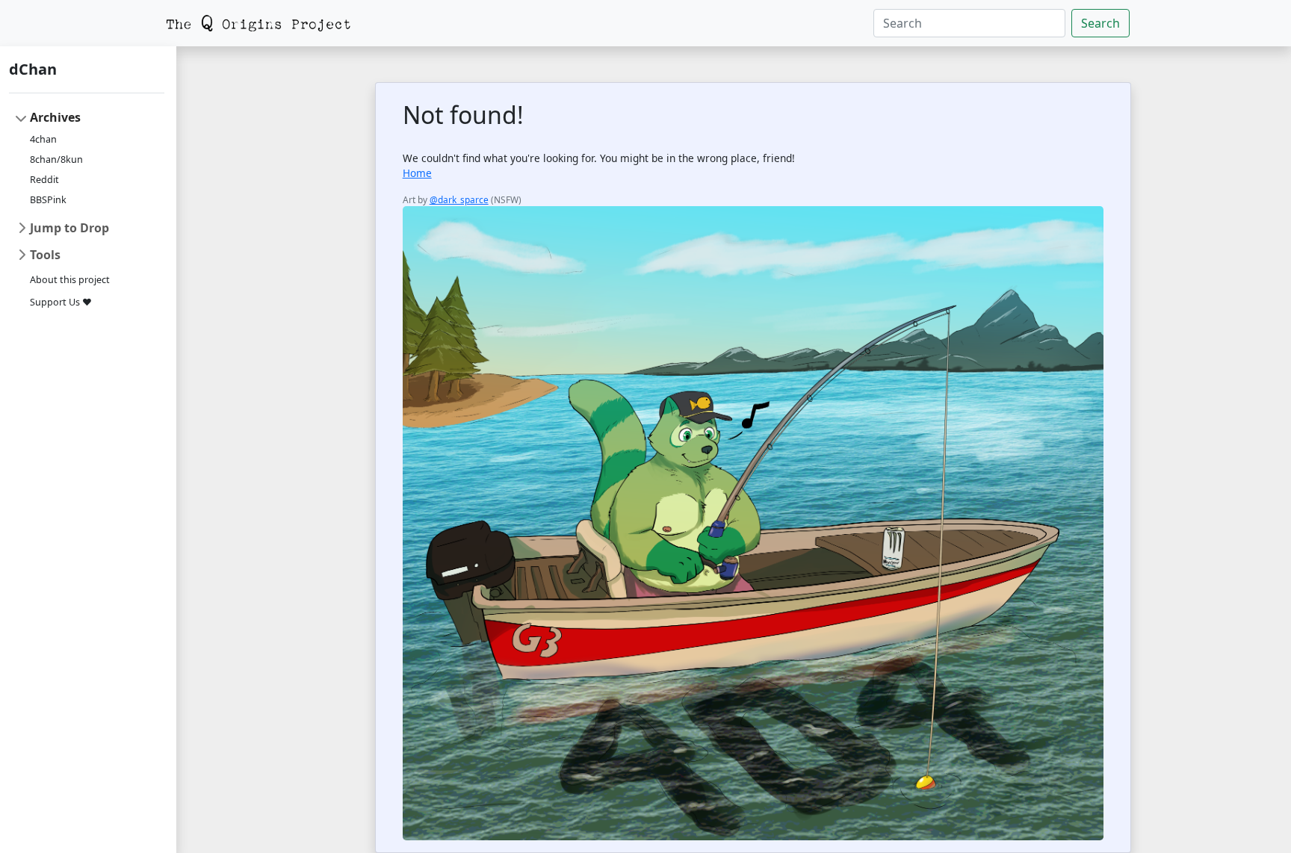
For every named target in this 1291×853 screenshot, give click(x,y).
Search (1100, 23)
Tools (45, 254)
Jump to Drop (69, 228)
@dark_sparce (459, 199)
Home (417, 173)
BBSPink (48, 199)
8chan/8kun (56, 159)
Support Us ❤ (61, 302)
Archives (55, 117)
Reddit (44, 179)
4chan (43, 139)
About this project (70, 279)
